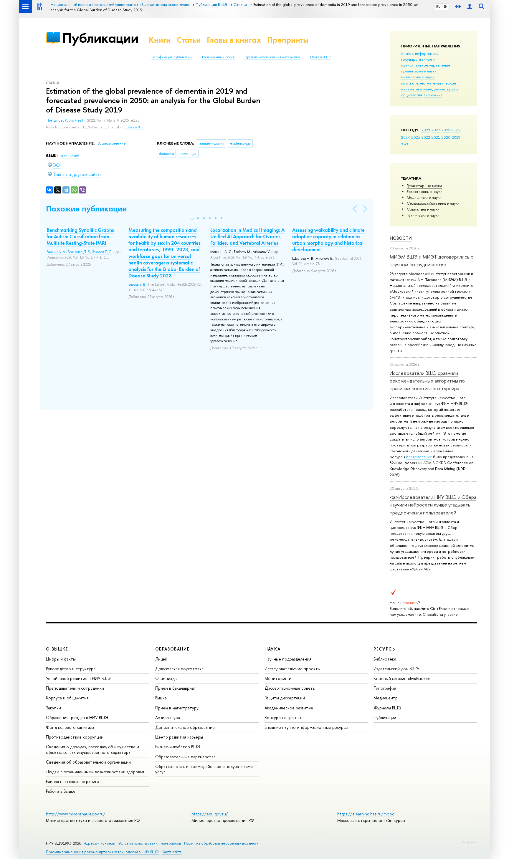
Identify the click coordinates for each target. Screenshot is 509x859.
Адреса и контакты (99, 843)
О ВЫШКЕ (57, 649)
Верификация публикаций (171, 57)
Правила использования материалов (272, 57)
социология (411, 94)
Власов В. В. (135, 127)
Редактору (469, 842)
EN (445, 6)
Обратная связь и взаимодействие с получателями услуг (204, 769)
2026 (446, 130)
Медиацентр (386, 698)
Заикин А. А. (56, 251)
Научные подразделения (288, 659)
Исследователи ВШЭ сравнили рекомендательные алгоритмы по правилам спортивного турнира (427, 381)
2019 (456, 137)
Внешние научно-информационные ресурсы (306, 727)
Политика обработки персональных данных (221, 843)
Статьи (189, 40)
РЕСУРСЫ (385, 649)
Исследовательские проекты (292, 668)
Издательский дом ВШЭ (396, 668)
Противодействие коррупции (74, 737)
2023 (416, 137)
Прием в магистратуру (177, 708)
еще (405, 143)
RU (438, 6)
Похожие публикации (86, 208)
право (452, 89)
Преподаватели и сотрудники (75, 688)
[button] (192, 218)
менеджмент (434, 89)
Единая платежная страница (72, 781)
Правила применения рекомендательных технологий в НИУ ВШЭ (102, 851)
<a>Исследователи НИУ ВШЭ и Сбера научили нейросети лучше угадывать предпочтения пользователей (433, 505)
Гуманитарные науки (424, 185)
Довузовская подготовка (179, 668)
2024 (405, 137)
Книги (160, 40)
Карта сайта (171, 851)
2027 (436, 130)
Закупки (53, 708)
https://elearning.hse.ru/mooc (365, 814)
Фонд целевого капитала (70, 727)
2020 (446, 137)
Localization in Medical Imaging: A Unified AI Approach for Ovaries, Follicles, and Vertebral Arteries (247, 236)
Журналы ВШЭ (387, 708)
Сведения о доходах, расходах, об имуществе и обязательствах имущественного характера (92, 749)
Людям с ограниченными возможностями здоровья (95, 771)
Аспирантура (167, 717)
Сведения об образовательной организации (88, 762)
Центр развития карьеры (179, 737)
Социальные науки (423, 209)
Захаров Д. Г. (102, 251)
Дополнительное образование (185, 727)
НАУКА (273, 649)
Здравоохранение (112, 143)
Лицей (161, 659)
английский (70, 155)
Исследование (419, 456)
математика (411, 89)
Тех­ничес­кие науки (423, 215)
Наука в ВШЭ (320, 57)
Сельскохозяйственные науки (433, 203)
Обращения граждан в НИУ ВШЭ (77, 717)
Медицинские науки (424, 197)
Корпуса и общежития (67, 698)
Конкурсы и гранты (283, 717)
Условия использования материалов (149, 843)
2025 (455, 130)
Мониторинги (278, 678)
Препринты (287, 40)
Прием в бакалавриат (175, 688)
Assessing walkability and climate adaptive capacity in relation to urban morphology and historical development (328, 240)
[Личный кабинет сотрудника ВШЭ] (469, 6)
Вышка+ (162, 698)
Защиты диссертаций (285, 698)
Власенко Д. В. (79, 251)
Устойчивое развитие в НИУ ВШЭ (78, 678)
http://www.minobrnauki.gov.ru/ (75, 814)
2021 (436, 137)
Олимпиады (166, 678)
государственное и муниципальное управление (425, 62)
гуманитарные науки (419, 71)
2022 (426, 137)
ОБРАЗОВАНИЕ (172, 649)
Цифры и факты (61, 659)
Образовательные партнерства (185, 756)
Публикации (100, 38)
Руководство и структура (70, 668)
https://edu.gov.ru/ (209, 814)
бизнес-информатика (420, 53)
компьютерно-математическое (428, 83)
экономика (433, 94)
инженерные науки (417, 77)
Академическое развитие (289, 708)
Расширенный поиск (218, 57)
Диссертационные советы (290, 688)
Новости (401, 238)
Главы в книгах (234, 40)
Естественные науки (424, 191)
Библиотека (385, 659)
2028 (426, 130)
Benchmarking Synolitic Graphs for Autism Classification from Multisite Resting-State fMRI (80, 236)
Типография (385, 688)
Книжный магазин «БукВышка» (402, 678)
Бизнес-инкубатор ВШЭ (177, 746)
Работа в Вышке (60, 791)
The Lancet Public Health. (66, 120)
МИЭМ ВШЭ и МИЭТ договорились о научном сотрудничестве (432, 260)
